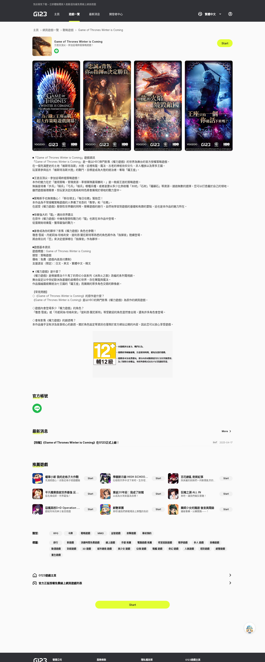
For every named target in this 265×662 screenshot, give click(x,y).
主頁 (57, 14)
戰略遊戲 (68, 30)
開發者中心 (116, 14)
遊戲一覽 (74, 14)
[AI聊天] (249, 627)
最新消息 (94, 14)
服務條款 (101, 659)
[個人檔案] (230, 14)
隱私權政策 (147, 659)
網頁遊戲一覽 (50, 30)
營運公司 (57, 659)
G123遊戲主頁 (192, 659)
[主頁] (40, 14)
